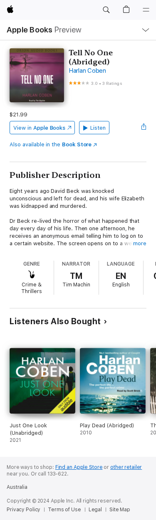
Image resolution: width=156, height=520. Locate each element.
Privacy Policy (23, 510)
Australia (17, 487)
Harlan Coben (87, 70)
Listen (98, 128)
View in (39, 128)
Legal (95, 510)
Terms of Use (64, 510)
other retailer (126, 467)
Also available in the (51, 144)
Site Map (119, 510)
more (139, 243)
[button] (106, 10)
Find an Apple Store (79, 467)
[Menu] (146, 10)
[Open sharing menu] (144, 127)
